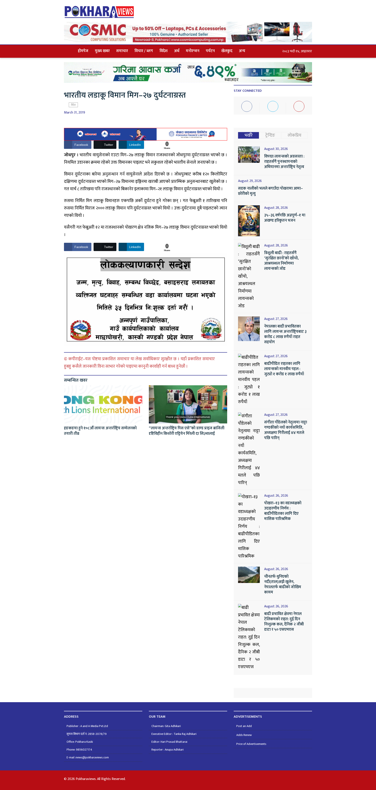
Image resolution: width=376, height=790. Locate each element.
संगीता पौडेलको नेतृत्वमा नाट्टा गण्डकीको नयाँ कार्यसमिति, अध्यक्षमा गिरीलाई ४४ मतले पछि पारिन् (285, 430)
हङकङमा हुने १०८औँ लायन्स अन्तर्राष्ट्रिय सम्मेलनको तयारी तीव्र (100, 431)
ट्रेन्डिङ (270, 135)
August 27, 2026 (276, 319)
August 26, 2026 (276, 495)
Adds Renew (244, 734)
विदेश (163, 51)
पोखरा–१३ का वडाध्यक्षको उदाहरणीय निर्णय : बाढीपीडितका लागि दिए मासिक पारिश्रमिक (282, 511)
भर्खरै (249, 135)
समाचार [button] (122, 51)
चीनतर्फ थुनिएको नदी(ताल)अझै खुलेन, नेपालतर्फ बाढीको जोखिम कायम (282, 584)
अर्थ (176, 51)
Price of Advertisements (251, 743)
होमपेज (83, 51)
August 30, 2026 (276, 149)
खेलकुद (226, 51)
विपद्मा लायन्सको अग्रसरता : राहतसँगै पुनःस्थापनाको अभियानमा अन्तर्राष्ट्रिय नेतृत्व (284, 161)
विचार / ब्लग (143, 51)
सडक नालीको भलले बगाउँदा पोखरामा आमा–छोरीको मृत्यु (270, 191)
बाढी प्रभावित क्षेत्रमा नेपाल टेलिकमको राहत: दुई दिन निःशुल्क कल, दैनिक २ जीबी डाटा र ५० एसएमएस (284, 622)
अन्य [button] (242, 51)
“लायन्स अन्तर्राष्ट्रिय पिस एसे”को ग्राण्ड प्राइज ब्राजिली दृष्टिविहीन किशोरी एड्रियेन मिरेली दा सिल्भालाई (186, 431)
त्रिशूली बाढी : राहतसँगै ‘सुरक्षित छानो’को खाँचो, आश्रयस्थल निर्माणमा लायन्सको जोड (281, 261)
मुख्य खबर (102, 51)
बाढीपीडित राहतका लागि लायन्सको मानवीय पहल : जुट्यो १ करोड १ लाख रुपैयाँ (284, 368)
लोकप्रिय (294, 135)
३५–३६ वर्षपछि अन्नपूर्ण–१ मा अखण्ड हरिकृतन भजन (284, 218)
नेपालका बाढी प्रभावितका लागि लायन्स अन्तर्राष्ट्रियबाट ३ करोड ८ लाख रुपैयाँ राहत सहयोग (285, 334)
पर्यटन (210, 51)
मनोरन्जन (192, 51)
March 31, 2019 (74, 112)
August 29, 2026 (250, 181)
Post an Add (244, 726)
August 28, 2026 (276, 208)
